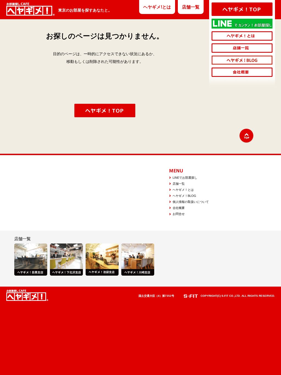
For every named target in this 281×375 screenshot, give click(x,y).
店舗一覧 (190, 7)
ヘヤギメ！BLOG (184, 195)
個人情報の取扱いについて (191, 201)
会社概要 (179, 207)
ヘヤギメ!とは (157, 7)
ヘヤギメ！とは (183, 189)
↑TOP (246, 136)
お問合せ (179, 214)
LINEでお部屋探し (185, 177)
